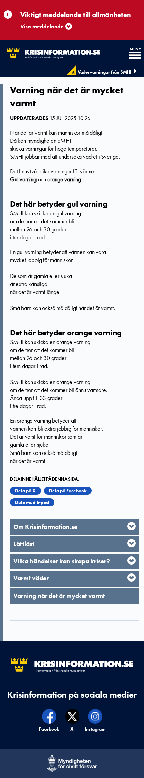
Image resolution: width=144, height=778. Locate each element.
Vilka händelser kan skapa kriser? (61, 561)
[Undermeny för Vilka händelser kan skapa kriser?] (131, 560)
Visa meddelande (42, 26)
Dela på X (25, 491)
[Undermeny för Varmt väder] (131, 577)
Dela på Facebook (68, 491)
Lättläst (23, 544)
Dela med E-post (32, 502)
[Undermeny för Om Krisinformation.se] (131, 526)
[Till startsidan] (50, 53)
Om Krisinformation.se (45, 527)
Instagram (95, 729)
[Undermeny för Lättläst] (131, 543)
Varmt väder (31, 578)
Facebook (49, 729)
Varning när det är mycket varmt (59, 596)
